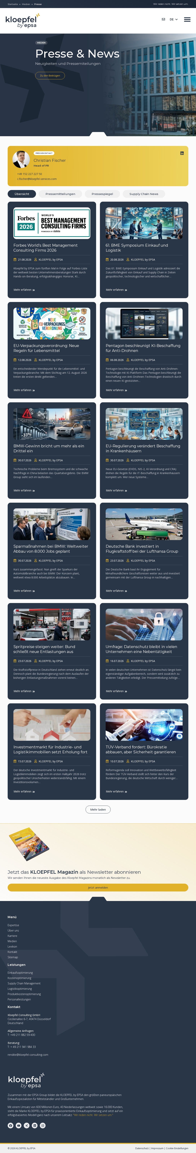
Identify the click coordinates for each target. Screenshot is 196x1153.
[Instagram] (43, 1125)
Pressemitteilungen (60, 194)
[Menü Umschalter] (187, 19)
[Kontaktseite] (163, 19)
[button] (98, 809)
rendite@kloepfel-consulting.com (28, 1054)
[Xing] (26, 1125)
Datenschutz (142, 1148)
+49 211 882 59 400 (22, 1035)
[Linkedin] (182, 153)
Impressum (157, 1148)
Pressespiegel (102, 194)
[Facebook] (10, 1125)
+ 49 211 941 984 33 (23, 1047)
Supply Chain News (144, 194)
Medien (26, 4)
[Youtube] (18, 1125)
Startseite (13, 4)
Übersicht (22, 194)
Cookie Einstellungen (177, 1148)
